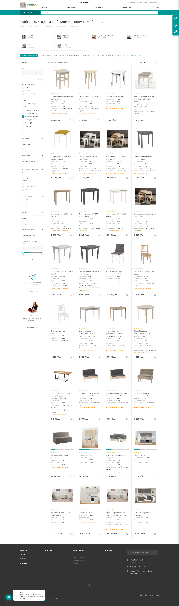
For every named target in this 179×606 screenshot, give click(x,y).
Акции (23, 555)
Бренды (23, 563)
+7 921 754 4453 (84, 2)
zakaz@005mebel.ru (138, 567)
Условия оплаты (78, 555)
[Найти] (155, 12)
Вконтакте (89, 584)
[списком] (155, 62)
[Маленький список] (141, 62)
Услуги (23, 559)
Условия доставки (79, 558)
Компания (48, 550)
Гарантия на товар (79, 560)
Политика (76, 563)
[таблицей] (158, 62)
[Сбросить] (32, 260)
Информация (79, 550)
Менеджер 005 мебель (32, 318)
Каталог (23, 550)
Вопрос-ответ (109, 555)
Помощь (108, 550)
